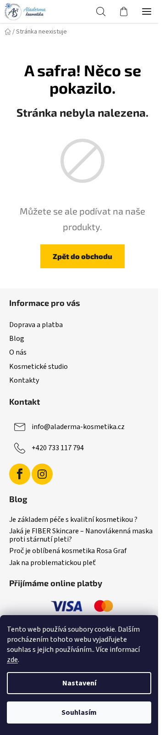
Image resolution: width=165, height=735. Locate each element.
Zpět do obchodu (82, 256)
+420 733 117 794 (58, 448)
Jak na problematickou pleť (52, 563)
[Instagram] (42, 474)
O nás (18, 352)
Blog (16, 339)
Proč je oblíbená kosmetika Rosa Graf (67, 551)
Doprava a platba (36, 325)
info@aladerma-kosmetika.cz (78, 427)
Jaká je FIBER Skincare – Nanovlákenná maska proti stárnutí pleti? (81, 535)
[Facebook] (19, 474)
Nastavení (79, 683)
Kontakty (24, 380)
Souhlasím (79, 712)
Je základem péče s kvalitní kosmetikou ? (73, 520)
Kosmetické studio (38, 367)
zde (12, 660)
